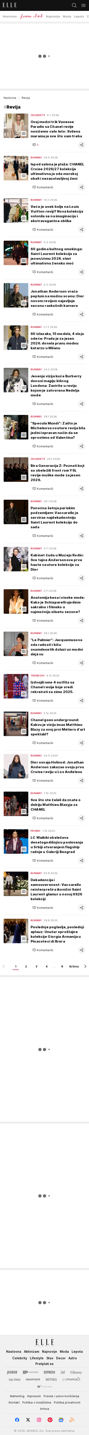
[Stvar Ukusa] (44, 1386)
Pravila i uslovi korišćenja (61, 1396)
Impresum (34, 1396)
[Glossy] (76, 1372)
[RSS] (71, 1419)
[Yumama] (71, 1379)
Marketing (17, 1396)
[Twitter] (28, 1419)
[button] (35, 144)
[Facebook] (17, 1419)
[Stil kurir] (62, 1372)
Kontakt (14, 1402)
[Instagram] (39, 1419)
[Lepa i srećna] (14, 1379)
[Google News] (60, 1419)
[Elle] (8, 5)
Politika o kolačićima (36, 1402)
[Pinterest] (50, 1419)
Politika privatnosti (67, 1402)
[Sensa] (51, 1379)
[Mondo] (30, 1372)
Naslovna (10, 97)
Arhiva (74, 966)
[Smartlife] (33, 1379)
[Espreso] (49, 1372)
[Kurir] (12, 1372)
